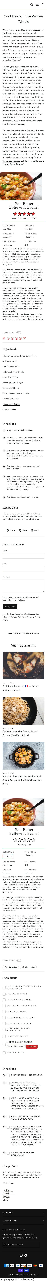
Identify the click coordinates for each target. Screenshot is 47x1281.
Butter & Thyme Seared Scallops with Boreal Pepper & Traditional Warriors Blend (22, 780)
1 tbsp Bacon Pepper (19, 1042)
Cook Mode (9, 332)
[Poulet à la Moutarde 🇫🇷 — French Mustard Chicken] (23, 665)
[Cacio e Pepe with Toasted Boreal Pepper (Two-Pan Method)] (23, 711)
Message (6, 577)
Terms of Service (34, 617)
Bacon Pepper (36, 53)
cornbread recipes (11, 160)
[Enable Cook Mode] (18, 332)
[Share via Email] (24, 339)
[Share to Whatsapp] (20, 339)
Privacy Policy (17, 617)
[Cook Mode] (18, 960)
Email (5, 563)
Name (5, 550)
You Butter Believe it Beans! (24, 831)
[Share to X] (8, 339)
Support (8, 1213)
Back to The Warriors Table (26, 633)
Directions (9, 1068)
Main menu (10, 1221)
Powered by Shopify (32, 1275)
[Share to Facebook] (12, 339)
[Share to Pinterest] (16, 339)
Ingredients (10, 977)
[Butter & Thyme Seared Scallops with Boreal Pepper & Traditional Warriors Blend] (23, 756)
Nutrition (8, 1183)
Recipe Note (10, 1166)
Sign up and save (14, 1230)
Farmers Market (30, 36)
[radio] (33, 840)
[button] (33, 214)
